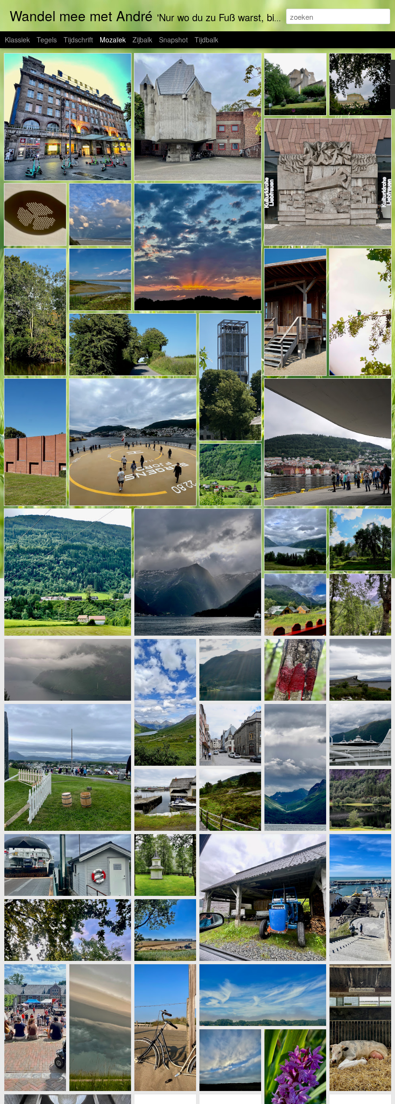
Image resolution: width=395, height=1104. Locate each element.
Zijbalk (142, 39)
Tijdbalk (206, 39)
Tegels (47, 39)
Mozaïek (113, 39)
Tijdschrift (78, 39)
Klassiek (17, 39)
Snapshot (173, 39)
